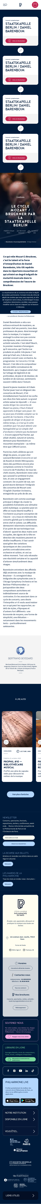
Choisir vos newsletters (19, 844)
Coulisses (20, 197)
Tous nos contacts (20, 988)
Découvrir (8, 864)
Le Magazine (20, 183)
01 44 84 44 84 (24, 981)
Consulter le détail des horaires (20, 968)
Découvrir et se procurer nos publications (20, 1059)
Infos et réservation (19, 41)
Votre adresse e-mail (11, 838)
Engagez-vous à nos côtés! (20, 1036)
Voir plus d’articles (20, 794)
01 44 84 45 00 (26, 979)
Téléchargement (20, 1007)
